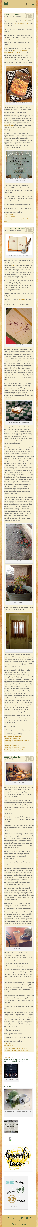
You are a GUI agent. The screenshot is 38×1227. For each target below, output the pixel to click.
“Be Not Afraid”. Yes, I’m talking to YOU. (16, 1050)
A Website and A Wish (12, 14)
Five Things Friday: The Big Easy (14, 748)
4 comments (17, 230)
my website (24, 21)
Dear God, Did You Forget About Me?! (15, 1048)
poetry (13, 265)
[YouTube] (27, 1218)
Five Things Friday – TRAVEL (13, 738)
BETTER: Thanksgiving (12, 757)
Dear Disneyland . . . (10, 214)
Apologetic (7, 1043)
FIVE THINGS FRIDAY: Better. (14, 228)
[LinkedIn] (22, 1218)
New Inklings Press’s (21, 23)
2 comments (17, 16)
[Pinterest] (31, 1218)
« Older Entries (8, 1057)
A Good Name (8, 1046)
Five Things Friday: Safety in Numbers (16, 750)
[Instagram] (20, 1221)
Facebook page (9, 125)
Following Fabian (9, 217)
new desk (22, 299)
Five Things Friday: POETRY (12, 745)
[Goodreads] (18, 1218)
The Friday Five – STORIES (12, 736)
